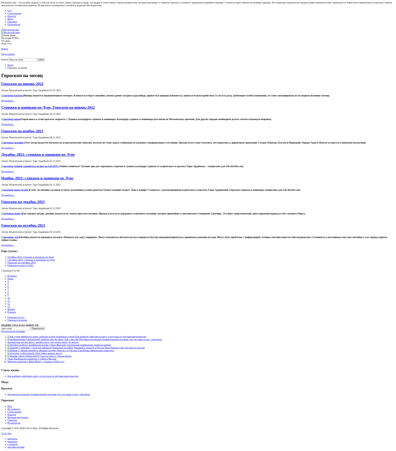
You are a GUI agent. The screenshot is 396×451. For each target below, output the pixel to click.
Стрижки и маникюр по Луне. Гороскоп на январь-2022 (48, 107)
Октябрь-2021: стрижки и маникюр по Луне (30, 257)
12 (8, 303)
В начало (12, 276)
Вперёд (11, 309)
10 (8, 298)
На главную (13, 409)
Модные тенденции (17, 417)
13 (8, 306)
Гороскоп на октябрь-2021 (23, 225)
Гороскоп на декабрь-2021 (23, 202)
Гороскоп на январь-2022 (22, 84)
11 (8, 301)
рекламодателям (15, 447)
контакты (12, 438)
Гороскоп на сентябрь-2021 (21, 262)
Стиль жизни (14, 13)
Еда (9, 10)
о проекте (12, 444)
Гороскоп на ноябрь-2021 (22, 131)
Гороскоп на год (15, 317)
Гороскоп (12, 21)
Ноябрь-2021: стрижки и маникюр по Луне (37, 178)
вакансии (12, 441)
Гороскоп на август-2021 (20, 265)
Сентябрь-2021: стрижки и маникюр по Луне (31, 260)
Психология (13, 24)
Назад (10, 65)
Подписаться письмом (13, 331)
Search (4, 59)
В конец (11, 312)
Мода (10, 19)
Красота (11, 16)
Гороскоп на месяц (17, 320)
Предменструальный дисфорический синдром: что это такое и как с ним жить (48, 394)
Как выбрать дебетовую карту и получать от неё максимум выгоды (42, 376)
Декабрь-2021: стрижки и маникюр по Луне (38, 154)
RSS (9, 406)
